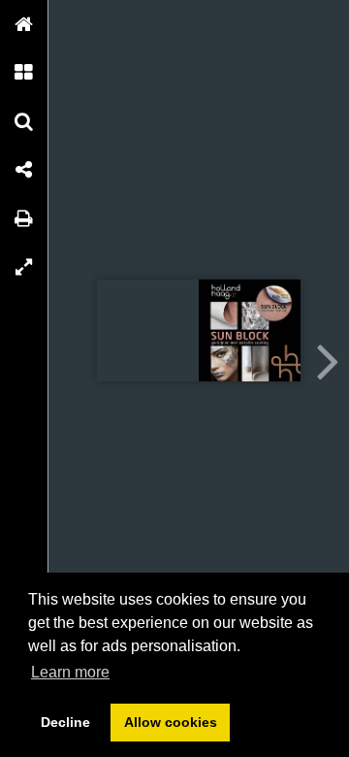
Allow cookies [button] (170, 722)
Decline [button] (65, 722)
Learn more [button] (70, 672)
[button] (24, 24)
